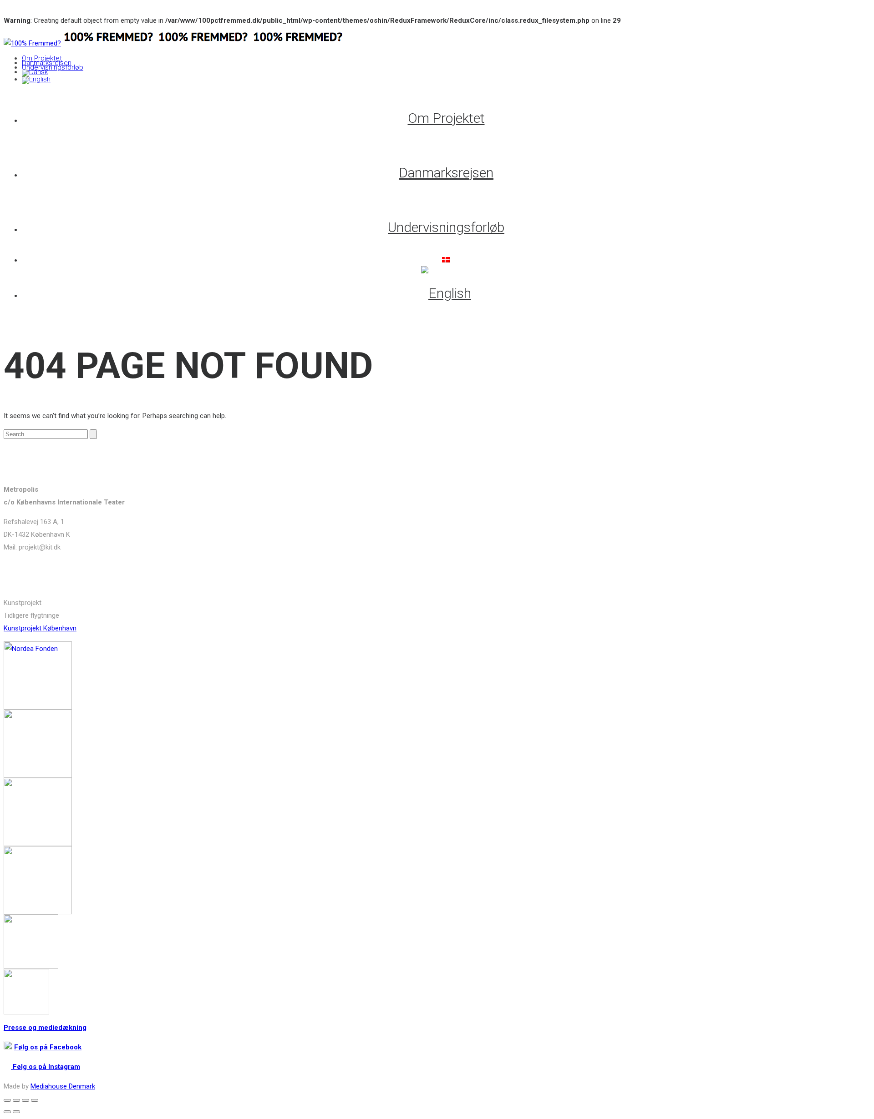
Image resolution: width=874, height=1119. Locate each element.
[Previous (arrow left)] (7, 1111)
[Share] (16, 1100)
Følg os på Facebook (47, 1047)
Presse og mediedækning (45, 1027)
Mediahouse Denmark (62, 1086)
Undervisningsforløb (52, 67)
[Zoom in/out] (34, 1100)
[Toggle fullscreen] (25, 1100)
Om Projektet (42, 58)
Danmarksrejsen (46, 63)
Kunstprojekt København (40, 628)
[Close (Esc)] (7, 1100)
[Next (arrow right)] (16, 1111)
